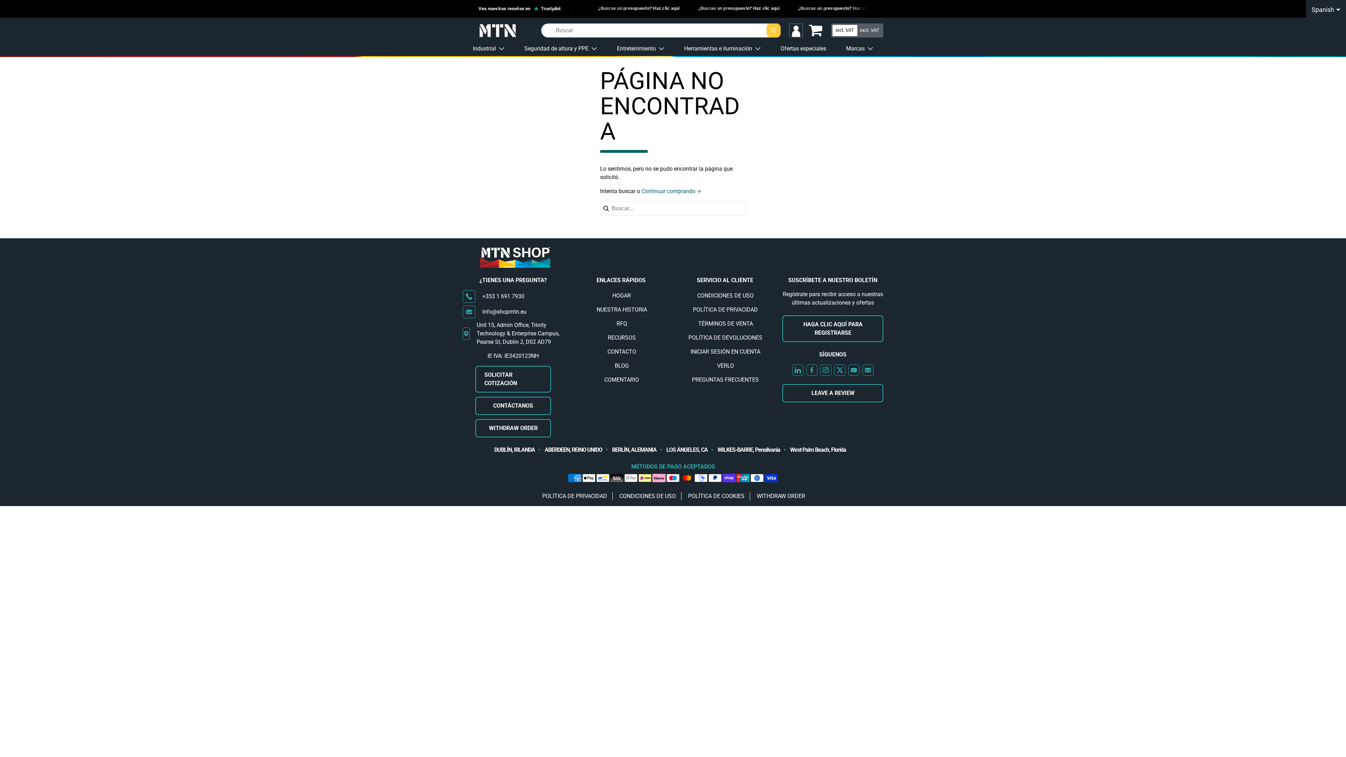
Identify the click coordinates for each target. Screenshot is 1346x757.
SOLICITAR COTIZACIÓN (500, 379)
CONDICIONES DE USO (725, 295)
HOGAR (621, 295)
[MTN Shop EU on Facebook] (811, 370)
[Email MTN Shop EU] (867, 370)
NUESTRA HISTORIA (622, 309)
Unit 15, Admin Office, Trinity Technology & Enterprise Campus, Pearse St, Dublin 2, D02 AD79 (518, 333)
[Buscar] (774, 30)
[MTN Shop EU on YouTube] (853, 370)
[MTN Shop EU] (498, 30)
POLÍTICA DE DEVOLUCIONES (725, 337)
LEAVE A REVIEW (833, 393)
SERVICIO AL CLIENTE (725, 280)
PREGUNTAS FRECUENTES (725, 379)
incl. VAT (845, 30)
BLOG (622, 365)
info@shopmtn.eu (504, 311)
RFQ (622, 323)
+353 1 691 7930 (503, 296)
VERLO (725, 365)
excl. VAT (869, 30)
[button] (816, 30)
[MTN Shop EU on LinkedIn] (797, 370)
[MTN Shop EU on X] (839, 370)
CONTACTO (621, 351)
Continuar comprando (668, 191)
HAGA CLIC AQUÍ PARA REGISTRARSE (833, 328)
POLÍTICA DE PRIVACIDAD (725, 309)
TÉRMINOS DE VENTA (725, 323)
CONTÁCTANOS (513, 405)
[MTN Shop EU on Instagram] (825, 370)
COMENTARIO (621, 379)
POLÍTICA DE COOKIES (716, 496)
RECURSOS (622, 337)
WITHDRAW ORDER (513, 428)
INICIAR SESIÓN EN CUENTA (725, 351)
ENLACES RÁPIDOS (621, 280)
